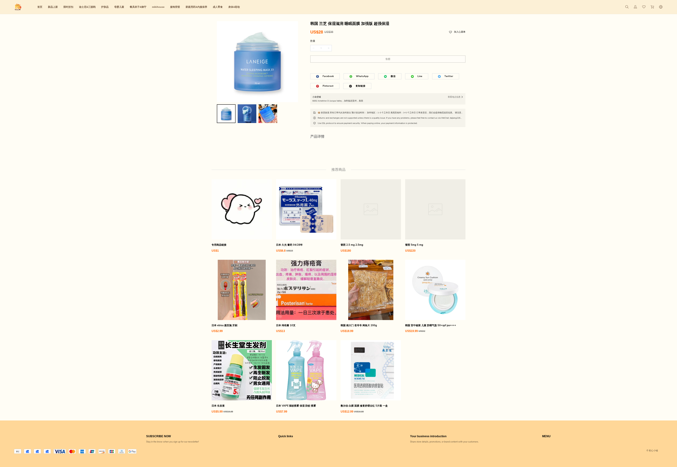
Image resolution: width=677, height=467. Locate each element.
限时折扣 (68, 6)
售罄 (387, 59)
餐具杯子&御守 (138, 6)
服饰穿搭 (175, 6)
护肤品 (105, 6)
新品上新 (53, 6)
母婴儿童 (119, 6)
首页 (39, 6)
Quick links (285, 436)
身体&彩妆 (234, 6)
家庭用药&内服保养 (196, 6)
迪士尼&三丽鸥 (87, 6)
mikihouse (158, 6)
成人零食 (218, 6)
